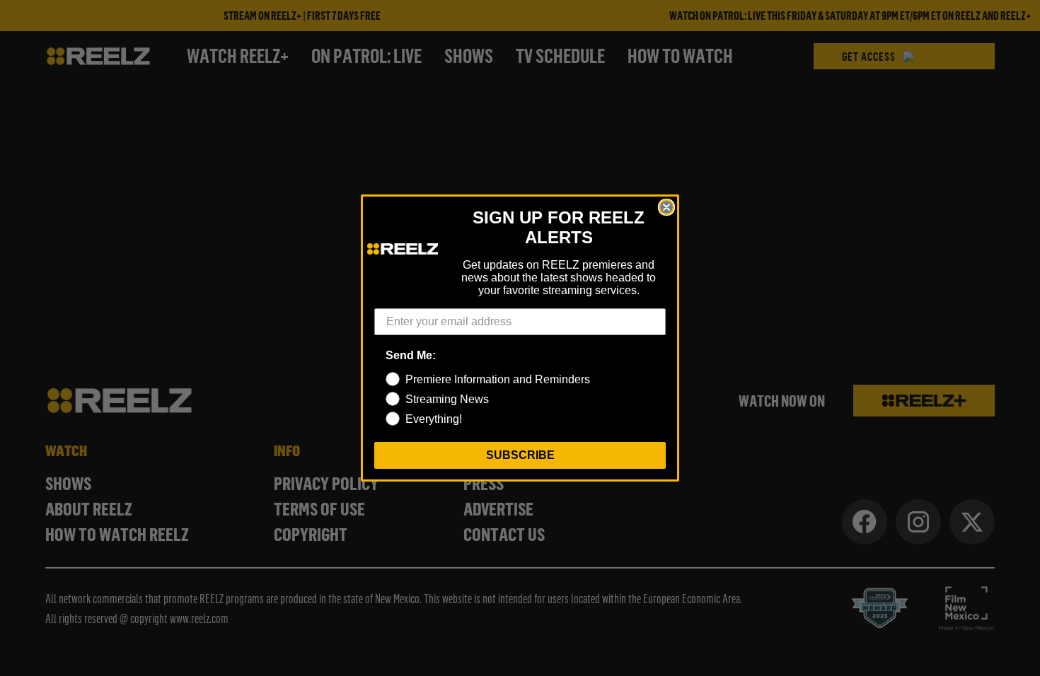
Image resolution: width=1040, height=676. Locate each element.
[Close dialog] (666, 207)
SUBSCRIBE (520, 455)
